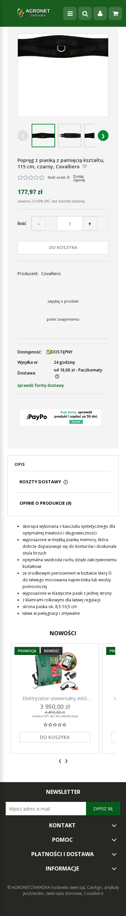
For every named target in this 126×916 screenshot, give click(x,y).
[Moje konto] (100, 13)
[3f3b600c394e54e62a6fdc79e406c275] (69, 135)
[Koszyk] (115, 13)
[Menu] (70, 13)
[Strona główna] (33, 13)
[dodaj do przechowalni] (85, 166)
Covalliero (51, 273)
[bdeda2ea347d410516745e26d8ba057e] (43, 135)
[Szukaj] (85, 13)
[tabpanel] (63, 570)
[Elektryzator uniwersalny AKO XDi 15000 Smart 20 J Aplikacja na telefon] (54, 671)
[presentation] (59, 761)
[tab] (63, 466)
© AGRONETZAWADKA (29, 887)
